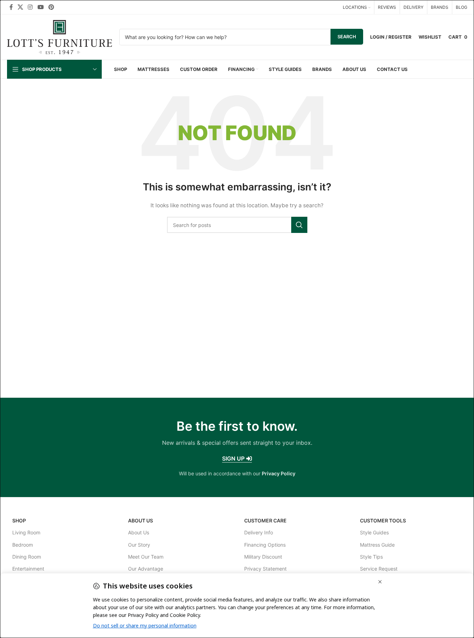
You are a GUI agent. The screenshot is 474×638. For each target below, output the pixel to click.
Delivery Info (258, 532)
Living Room (26, 532)
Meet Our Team (145, 557)
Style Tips (371, 557)
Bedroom (22, 545)
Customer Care (265, 520)
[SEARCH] (299, 225)
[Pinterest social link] (51, 7)
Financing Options (265, 545)
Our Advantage (145, 569)
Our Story (139, 545)
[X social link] (20, 7)
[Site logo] (59, 36)
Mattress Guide (377, 545)
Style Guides (374, 532)
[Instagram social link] (30, 7)
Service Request (379, 569)
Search (347, 36)
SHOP (19, 520)
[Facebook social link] (11, 7)
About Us (140, 520)
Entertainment (28, 569)
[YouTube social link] (40, 7)
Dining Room (26, 557)
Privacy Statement (265, 569)
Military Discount (263, 557)
